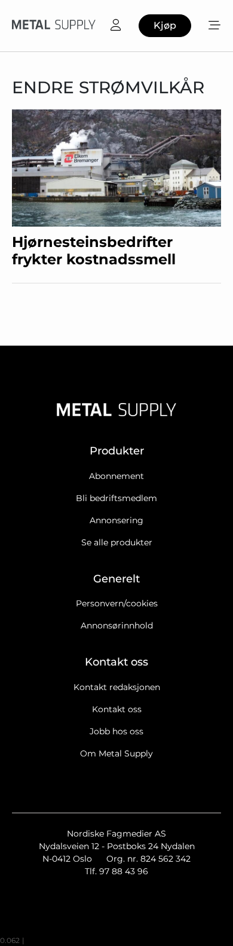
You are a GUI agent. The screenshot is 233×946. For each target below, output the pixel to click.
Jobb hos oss (116, 731)
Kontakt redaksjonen (116, 687)
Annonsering (116, 520)
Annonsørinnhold (117, 625)
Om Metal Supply (116, 753)
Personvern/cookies (117, 603)
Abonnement (116, 476)
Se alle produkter (116, 542)
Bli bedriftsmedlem (116, 498)
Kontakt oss (117, 709)
